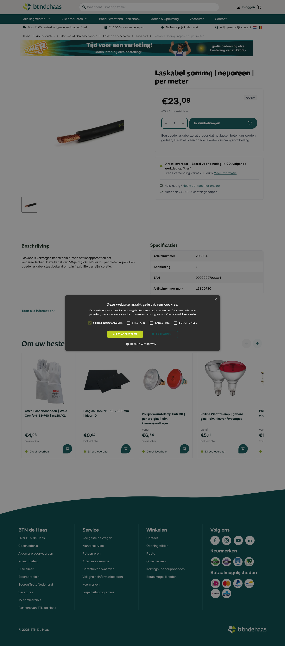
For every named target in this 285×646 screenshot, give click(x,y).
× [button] (215, 299)
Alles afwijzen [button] (162, 334)
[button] (142, 344)
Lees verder (189, 314)
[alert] (142, 323)
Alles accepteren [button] (125, 334)
